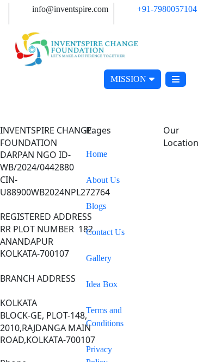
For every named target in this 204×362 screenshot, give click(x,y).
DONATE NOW (54, 79)
